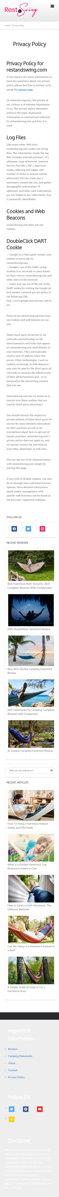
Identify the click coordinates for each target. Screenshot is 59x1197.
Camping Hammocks (20, 1056)
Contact (12, 1070)
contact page (25, 89)
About (11, 1063)
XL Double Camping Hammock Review (30, 750)
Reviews (13, 1049)
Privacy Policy (29, 43)
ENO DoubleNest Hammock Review (29, 629)
